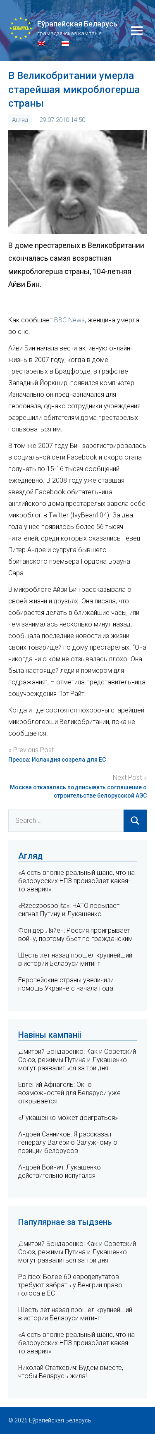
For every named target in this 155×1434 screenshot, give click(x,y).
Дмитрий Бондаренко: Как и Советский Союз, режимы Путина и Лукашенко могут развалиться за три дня (77, 1060)
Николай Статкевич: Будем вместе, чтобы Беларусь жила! (70, 1372)
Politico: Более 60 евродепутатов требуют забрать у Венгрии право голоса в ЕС (70, 1285)
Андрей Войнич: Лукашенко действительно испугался (59, 1171)
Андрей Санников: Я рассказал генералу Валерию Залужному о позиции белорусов (67, 1142)
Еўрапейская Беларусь (77, 23)
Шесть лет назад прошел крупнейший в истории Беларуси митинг (75, 959)
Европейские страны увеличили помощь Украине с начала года (66, 984)
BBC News (69, 320)
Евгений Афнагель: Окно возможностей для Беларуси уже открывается (69, 1093)
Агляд (20, 120)
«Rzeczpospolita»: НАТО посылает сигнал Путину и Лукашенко (68, 910)
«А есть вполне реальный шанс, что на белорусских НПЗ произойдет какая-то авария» (76, 881)
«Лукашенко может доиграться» (68, 1118)
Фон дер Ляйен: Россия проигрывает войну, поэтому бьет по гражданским (75, 935)
